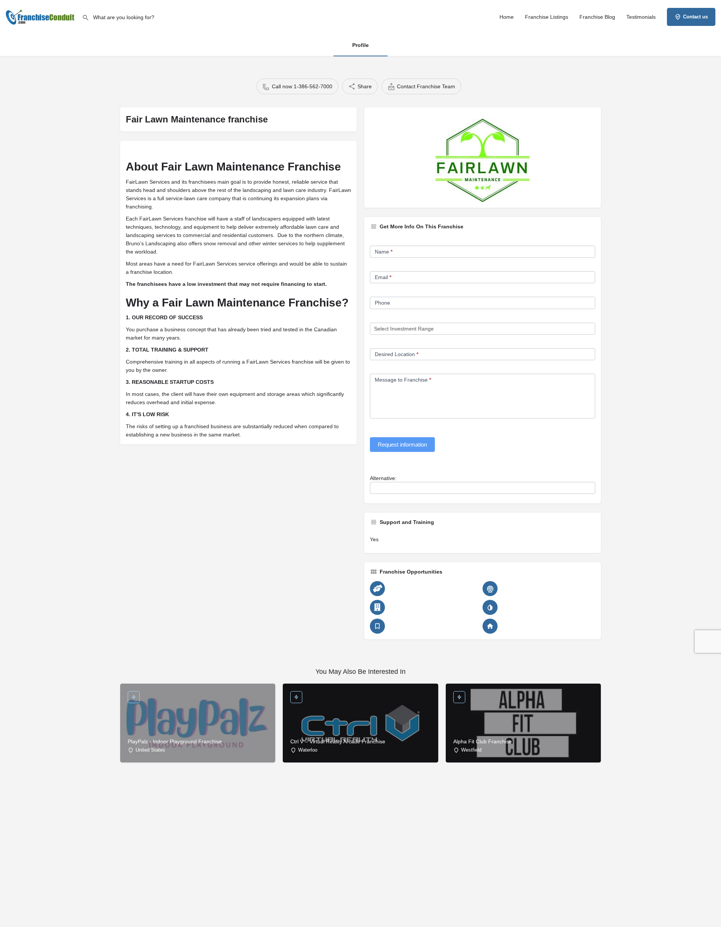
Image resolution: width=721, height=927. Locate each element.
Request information (402, 444)
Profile (360, 45)
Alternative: (383, 478)
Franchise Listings (546, 17)
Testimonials (641, 17)
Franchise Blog (597, 17)
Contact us (695, 17)
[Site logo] (41, 16)
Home (506, 17)
